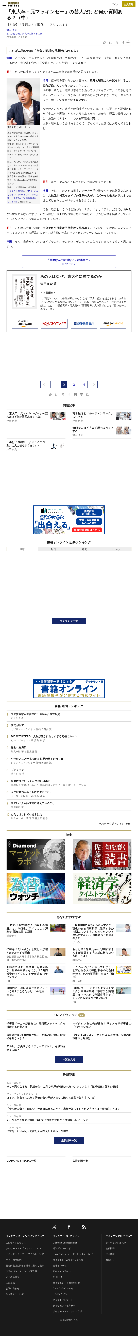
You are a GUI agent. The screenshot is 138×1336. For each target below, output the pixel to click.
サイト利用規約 (14, 1259)
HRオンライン (60, 1294)
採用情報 (110, 1254)
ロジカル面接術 (16, 190)
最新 (22, 549)
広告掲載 (10, 1282)
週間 (84, 549)
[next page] (94, 384)
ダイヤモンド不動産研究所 (66, 1282)
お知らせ (110, 1259)
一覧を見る (69, 1059)
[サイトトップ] (13, 4)
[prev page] (43, 384)
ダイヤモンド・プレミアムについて (24, 1248)
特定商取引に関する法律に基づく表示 (25, 1265)
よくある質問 (12, 1276)
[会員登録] (128, 4)
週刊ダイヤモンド (62, 1248)
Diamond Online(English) (65, 1242)
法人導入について (15, 1294)
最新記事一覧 (69, 1140)
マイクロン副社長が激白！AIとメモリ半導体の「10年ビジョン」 (102, 1025)
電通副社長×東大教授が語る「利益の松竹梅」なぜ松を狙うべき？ (36, 1036)
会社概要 (110, 1248)
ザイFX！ (58, 1276)
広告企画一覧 (80, 1160)
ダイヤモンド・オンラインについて (25, 1236)
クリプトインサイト (63, 1299)
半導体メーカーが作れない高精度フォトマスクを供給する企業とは (36, 1025)
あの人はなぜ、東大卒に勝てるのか (24, 33)
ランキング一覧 (69, 621)
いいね (116, 549)
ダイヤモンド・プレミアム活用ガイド (25, 1254)
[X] (54, 1227)
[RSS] (84, 1227)
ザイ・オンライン (62, 1271)
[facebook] (69, 1227)
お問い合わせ (12, 1288)
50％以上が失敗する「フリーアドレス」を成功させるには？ (36, 1047)
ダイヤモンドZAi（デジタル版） (69, 1259)
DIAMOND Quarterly (63, 1288)
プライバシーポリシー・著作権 (21, 1271)
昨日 (53, 549)
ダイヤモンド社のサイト (66, 1236)
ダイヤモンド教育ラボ (64, 1305)
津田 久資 (12, 29)
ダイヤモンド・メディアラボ (67, 1311)
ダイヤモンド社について (119, 1236)
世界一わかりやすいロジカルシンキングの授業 (23, 194)
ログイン (113, 4)
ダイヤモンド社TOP (116, 1242)
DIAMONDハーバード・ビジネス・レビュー (75, 1254)
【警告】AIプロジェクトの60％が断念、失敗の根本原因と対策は (102, 1036)
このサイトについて (16, 1242)
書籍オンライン (60, 1265)
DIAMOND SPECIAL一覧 (21, 1160)
